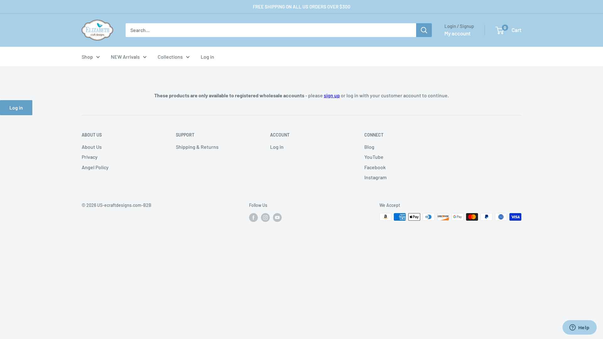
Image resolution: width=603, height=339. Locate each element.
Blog (369, 147)
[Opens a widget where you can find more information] (579, 328)
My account (457, 33)
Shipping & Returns (197, 147)
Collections (170, 57)
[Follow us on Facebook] (253, 217)
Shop (87, 57)
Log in (207, 57)
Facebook (375, 167)
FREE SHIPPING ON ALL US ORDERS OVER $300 (301, 6)
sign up (332, 95)
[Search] (424, 30)
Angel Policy (95, 167)
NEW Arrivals (125, 57)
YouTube (373, 157)
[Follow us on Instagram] (265, 217)
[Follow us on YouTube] (277, 217)
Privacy (90, 157)
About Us (92, 147)
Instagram (375, 177)
